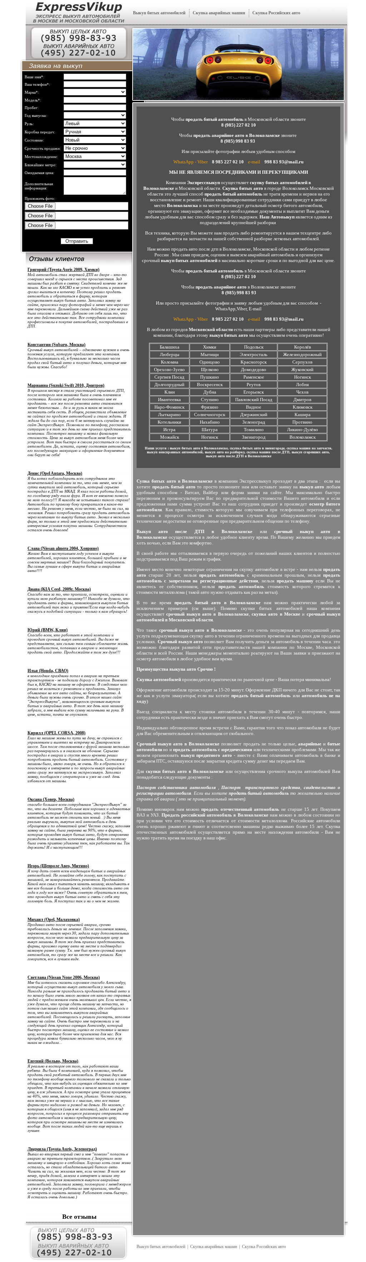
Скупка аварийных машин (219, 12)
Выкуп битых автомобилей (159, 12)
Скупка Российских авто (276, 12)
